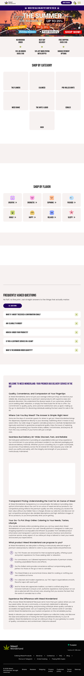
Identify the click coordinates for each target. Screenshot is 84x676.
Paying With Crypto (58, 659)
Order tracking (66, 3)
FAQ (60, 656)
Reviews (33, 669)
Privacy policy (51, 670)
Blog (68, 656)
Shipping (42, 669)
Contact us (51, 656)
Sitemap (78, 669)
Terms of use (69, 670)
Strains (24, 669)
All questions (13, 306)
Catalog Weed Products (23, 656)
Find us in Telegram (25, 659)
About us (39, 656)
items (75, 3)
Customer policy (60, 670)
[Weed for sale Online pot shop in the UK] (42, 23)
